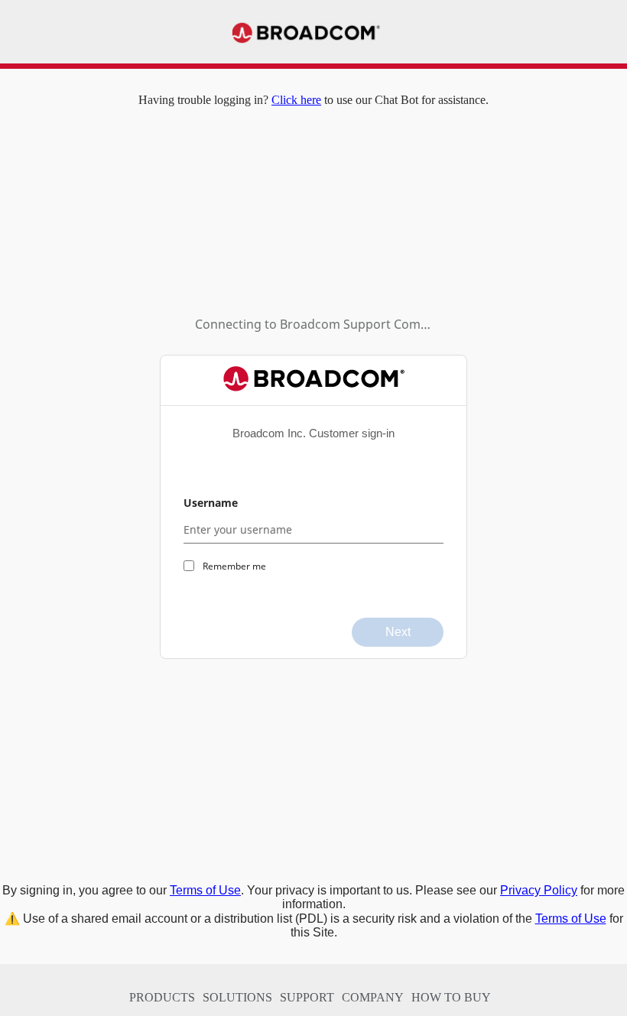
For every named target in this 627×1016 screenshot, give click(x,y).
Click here (296, 99)
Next (398, 631)
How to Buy (451, 997)
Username (211, 502)
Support (307, 997)
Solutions (237, 997)
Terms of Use (205, 890)
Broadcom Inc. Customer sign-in (313, 433)
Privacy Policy (538, 890)
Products (162, 997)
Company (373, 997)
